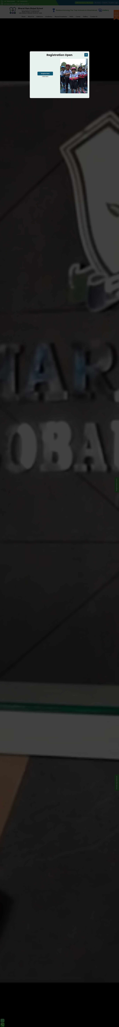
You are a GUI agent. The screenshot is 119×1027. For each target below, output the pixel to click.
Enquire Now (45, 74)
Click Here (45, 76)
